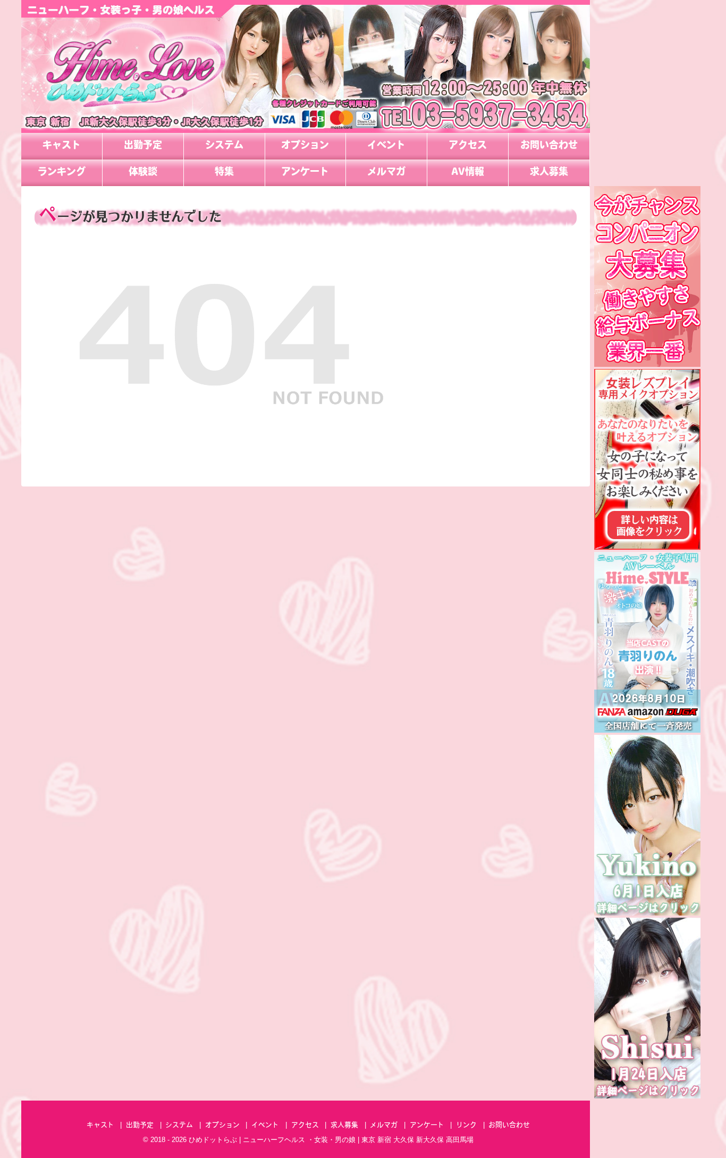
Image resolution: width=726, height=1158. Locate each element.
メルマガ (386, 173)
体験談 (143, 173)
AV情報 (467, 173)
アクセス (468, 146)
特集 (224, 173)
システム (224, 146)
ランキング (62, 173)
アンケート (305, 173)
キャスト (62, 146)
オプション (305, 146)
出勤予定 (143, 146)
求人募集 (549, 173)
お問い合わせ (549, 146)
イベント (386, 146)
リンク (466, 1125)
